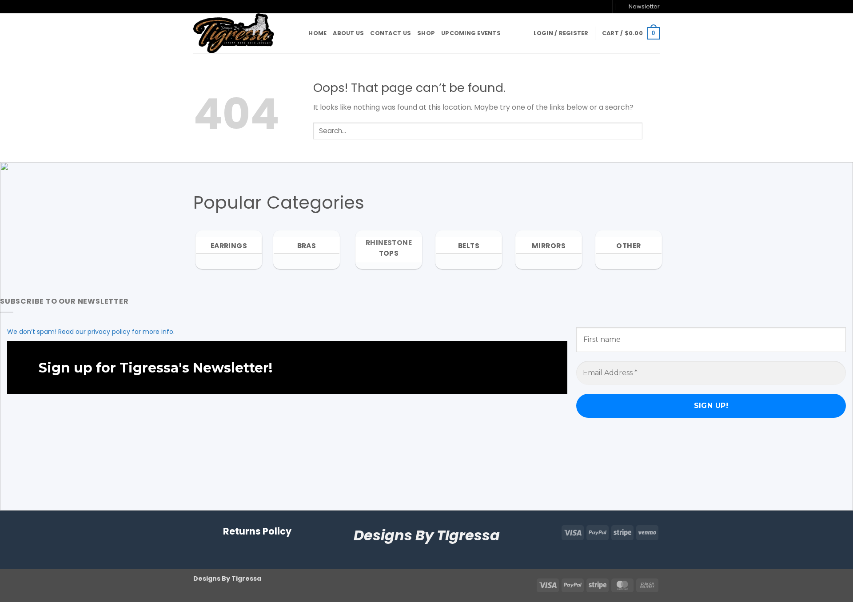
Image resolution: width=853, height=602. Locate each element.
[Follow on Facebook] (575, 7)
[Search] (298, 33)
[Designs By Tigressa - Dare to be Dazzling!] (237, 33)
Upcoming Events (471, 33)
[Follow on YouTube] (600, 7)
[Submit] (651, 130)
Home (317, 33)
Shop (426, 33)
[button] (640, 6)
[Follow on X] (592, 7)
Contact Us (390, 33)
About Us (348, 33)
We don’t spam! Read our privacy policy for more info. (91, 331)
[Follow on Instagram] (583, 7)
